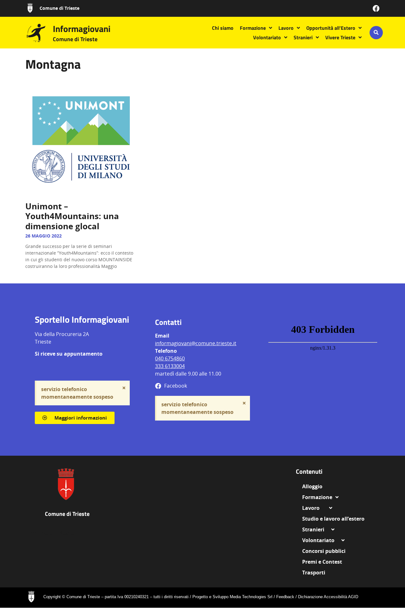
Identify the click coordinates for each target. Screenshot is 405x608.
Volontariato (267, 37)
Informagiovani (81, 28)
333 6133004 (170, 366)
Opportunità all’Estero (330, 28)
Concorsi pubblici (324, 551)
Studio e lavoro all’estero (333, 518)
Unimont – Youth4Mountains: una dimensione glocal (72, 215)
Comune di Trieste (59, 8)
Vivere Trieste (340, 37)
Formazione (253, 28)
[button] (376, 32)
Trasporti (313, 572)
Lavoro (286, 28)
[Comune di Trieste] (30, 8)
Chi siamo (223, 28)
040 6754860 (170, 358)
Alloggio (314, 486)
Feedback (285, 596)
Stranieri (303, 37)
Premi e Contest (322, 561)
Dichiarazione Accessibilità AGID (328, 596)
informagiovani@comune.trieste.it (195, 343)
